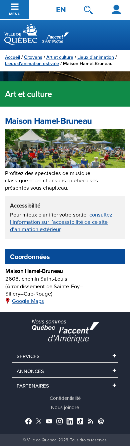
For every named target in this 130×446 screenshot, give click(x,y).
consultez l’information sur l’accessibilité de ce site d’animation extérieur (61, 222)
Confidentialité (65, 398)
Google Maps (28, 301)
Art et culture (59, 57)
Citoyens (33, 57)
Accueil (12, 57)
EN (61, 9)
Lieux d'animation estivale (32, 63)
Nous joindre (65, 407)
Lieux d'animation (95, 57)
